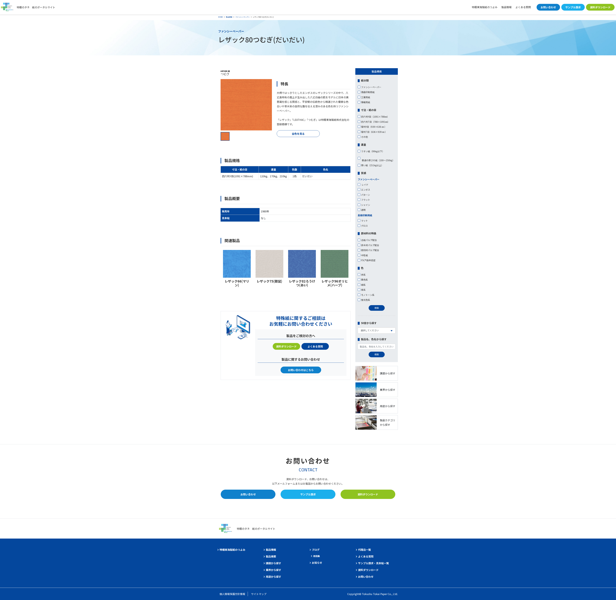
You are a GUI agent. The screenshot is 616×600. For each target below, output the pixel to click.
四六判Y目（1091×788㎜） (375, 116)
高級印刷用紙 (368, 92)
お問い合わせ (548, 7)
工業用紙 (365, 97)
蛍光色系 (365, 299)
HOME (220, 17)
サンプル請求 (573, 7)
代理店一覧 (364, 550)
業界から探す (273, 570)
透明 (363, 209)
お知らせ (317, 563)
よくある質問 (523, 7)
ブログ (316, 550)
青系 (363, 289)
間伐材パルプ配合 (370, 250)
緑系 (363, 284)
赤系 (363, 274)
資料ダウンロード (600, 7)
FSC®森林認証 (368, 260)
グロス (364, 225)
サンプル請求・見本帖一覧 (373, 563)
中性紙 (364, 255)
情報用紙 (365, 102)
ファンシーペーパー (242, 17)
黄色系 (364, 279)
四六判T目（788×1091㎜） (375, 121)
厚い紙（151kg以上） (372, 165)
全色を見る (298, 134)
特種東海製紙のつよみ (484, 7)
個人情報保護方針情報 (232, 594)
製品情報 (506, 7)
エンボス (365, 189)
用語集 (316, 556)
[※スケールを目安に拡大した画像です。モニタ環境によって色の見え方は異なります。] (246, 104)
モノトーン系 (367, 294)
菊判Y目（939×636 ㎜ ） (374, 126)
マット (364, 220)
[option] (246, 104)
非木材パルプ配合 (370, 245)
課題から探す (273, 563)
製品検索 (271, 556)
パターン (365, 194)
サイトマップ (258, 594)
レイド (364, 184)
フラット (365, 199)
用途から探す (273, 577)
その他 (364, 136)
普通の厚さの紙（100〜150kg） (378, 160)
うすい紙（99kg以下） (372, 151)
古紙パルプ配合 (369, 240)
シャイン (365, 204)
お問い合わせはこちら (301, 370)
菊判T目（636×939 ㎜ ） (374, 131)
